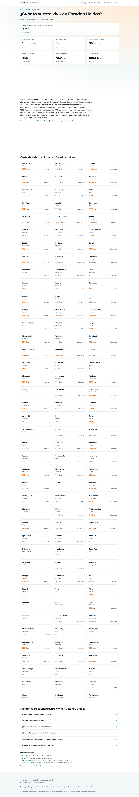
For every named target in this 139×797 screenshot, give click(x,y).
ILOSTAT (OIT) (26, 762)
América (27, 9)
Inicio (22, 9)
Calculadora (108, 3)
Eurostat (24, 758)
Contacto (81, 787)
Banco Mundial (26, 756)
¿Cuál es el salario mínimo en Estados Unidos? (39, 733)
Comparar (92, 3)
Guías (100, 3)
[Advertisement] (69, 78)
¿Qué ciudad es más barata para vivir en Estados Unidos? (43, 739)
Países (116, 3)
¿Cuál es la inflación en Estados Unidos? (36, 727)
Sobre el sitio (72, 787)
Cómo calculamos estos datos (51, 766)
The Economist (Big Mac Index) (31, 760)
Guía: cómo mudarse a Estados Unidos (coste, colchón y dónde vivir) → (46, 121)
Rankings (83, 3)
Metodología (62, 787)
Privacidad (89, 787)
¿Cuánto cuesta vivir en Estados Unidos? (37, 714)
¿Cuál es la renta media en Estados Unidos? (38, 745)
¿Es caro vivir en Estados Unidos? (34, 720)
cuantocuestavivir (29, 3)
